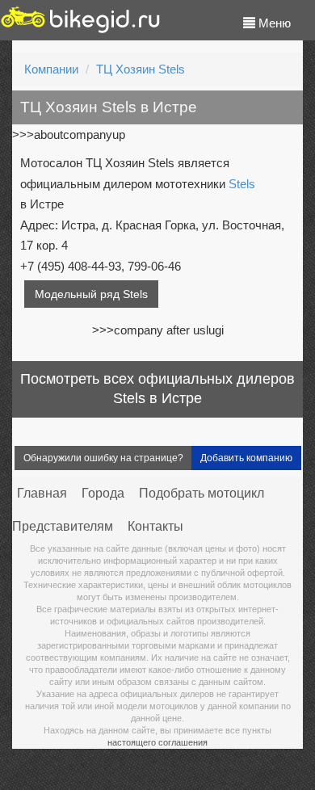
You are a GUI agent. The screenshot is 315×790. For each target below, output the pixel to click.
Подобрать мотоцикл (201, 493)
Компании (51, 69)
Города (103, 493)
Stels (242, 184)
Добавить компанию (246, 458)
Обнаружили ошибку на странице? (103, 458)
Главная (42, 493)
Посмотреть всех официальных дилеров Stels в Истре (157, 388)
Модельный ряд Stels (91, 294)
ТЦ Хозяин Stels (140, 69)
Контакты (155, 526)
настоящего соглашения (157, 742)
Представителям (62, 526)
